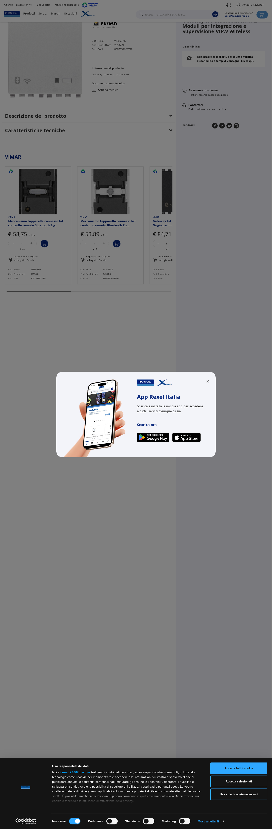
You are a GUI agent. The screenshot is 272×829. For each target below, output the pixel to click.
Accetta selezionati (239, 781)
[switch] (112, 821)
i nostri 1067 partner (75, 772)
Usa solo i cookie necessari (239, 794)
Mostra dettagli (208, 821)
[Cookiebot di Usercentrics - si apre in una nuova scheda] (25, 821)
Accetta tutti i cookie (239, 768)
